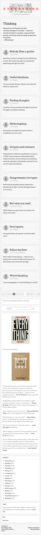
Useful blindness (19, 77)
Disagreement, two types (23, 177)
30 (32, 294)
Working (8, 481)
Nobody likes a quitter (22, 51)
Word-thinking (19, 275)
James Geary (31, 417)
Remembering (10, 496)
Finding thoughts (19, 100)
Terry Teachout (21, 395)
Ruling (7, 486)
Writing (7, 466)
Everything (4, 527)
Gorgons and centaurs (22, 147)
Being (14, 206)
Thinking (15, 54)
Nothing (8, 498)
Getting (7, 483)
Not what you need (20, 203)
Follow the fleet (18, 250)
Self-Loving (15, 252)
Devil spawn (16, 226)
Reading (7, 463)
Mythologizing (18, 123)
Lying (7, 476)
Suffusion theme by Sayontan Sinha (34, 528)
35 (38, 294)
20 (28, 294)
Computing (9, 473)
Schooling (8, 461)
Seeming (8, 493)
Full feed (5, 520)
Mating (7, 478)
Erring (7, 471)
